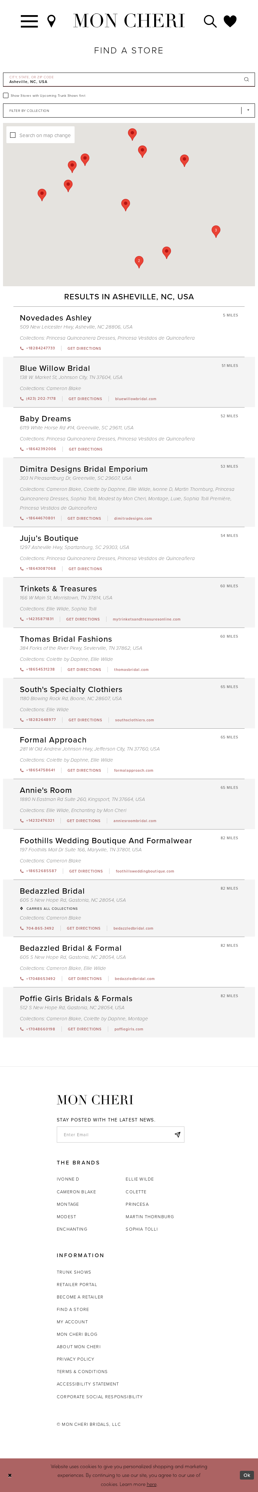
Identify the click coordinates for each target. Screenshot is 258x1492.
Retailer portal (77, 1284)
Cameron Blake (63, 388)
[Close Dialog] (10, 1475)
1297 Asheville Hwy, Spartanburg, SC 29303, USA (74, 547)
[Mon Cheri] (95, 1100)
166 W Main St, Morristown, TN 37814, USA (66, 598)
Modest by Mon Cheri (122, 499)
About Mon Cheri (79, 1347)
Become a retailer (80, 1297)
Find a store (73, 1309)
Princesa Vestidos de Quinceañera (156, 338)
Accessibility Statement (88, 1384)
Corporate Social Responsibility (100, 1397)
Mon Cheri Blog (77, 1334)
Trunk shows (74, 1272)
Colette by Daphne (105, 489)
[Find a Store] (51, 21)
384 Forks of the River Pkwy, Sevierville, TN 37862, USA (81, 648)
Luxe (176, 499)
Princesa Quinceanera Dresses (80, 338)
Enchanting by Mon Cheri (98, 810)
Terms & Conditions (82, 1371)
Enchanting (72, 1229)
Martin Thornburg (194, 489)
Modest (66, 1216)
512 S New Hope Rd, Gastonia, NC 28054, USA (72, 1008)
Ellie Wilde (139, 489)
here (152, 1484)
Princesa (137, 1204)
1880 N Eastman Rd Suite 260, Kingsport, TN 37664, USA (82, 799)
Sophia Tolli (83, 499)
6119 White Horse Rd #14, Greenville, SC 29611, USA (77, 428)
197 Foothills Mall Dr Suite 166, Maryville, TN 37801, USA (81, 850)
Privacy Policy (76, 1359)
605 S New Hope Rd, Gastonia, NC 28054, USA (73, 900)
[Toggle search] (210, 21)
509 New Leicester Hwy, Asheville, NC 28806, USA (76, 327)
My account (72, 1322)
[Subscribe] (177, 1134)
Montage (158, 499)
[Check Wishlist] (230, 21)
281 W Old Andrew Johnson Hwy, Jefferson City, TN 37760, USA (90, 749)
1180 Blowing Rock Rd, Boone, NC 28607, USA (71, 698)
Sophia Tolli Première (206, 499)
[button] (139, 262)
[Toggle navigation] (30, 21)
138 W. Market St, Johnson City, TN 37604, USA (71, 377)
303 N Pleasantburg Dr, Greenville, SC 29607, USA (76, 478)
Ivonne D (162, 489)
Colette (136, 1192)
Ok (247, 1475)
